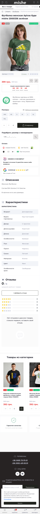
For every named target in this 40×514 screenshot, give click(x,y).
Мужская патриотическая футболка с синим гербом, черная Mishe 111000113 (12, 395)
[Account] (38, 2)
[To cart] (21, 409)
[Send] (35, 136)
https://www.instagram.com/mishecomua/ (17, 474)
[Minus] (4, 125)
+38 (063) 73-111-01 (20, 460)
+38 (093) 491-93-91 (20, 463)
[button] (16, 68)
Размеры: (5, 110)
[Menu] (3, 2)
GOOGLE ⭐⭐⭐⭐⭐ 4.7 (18, 170)
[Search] (6, 2)
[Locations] (34, 2)
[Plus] (13, 125)
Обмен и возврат (16, 159)
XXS (5, 114)
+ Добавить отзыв (20, 293)
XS (11, 114)
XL (33, 114)
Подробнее (7, 499)
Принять (20, 503)
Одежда (7, 11)
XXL (5, 119)
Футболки (16, 11)
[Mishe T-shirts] (6, 100)
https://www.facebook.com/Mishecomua (22, 474)
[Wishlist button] (31, 81)
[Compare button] (36, 81)
